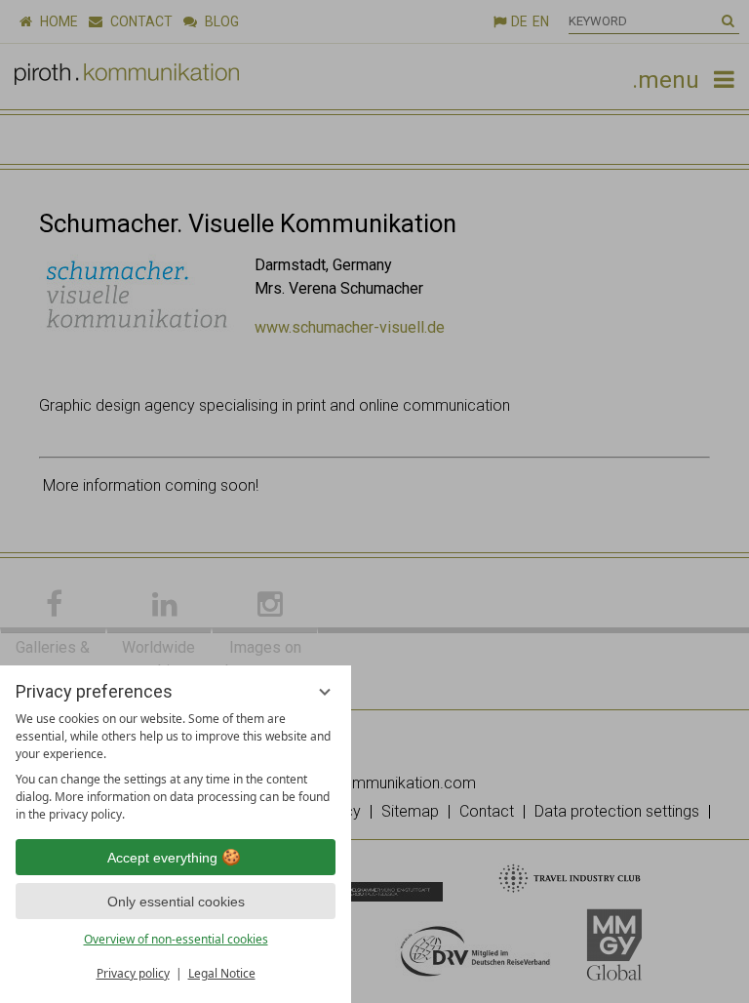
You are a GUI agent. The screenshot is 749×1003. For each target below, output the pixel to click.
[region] (175, 766)
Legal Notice (222, 973)
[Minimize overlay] (324, 691)
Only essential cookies (176, 901)
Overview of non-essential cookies (176, 939)
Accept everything (162, 857)
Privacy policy (133, 973)
